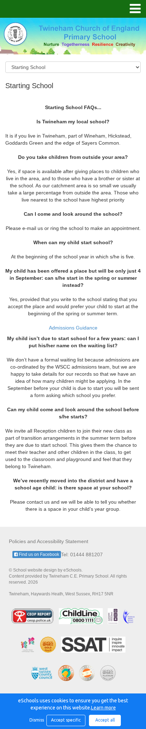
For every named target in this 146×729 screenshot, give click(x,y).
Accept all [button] (105, 720)
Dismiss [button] (36, 720)
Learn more (103, 708)
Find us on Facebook (38, 554)
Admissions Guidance (73, 328)
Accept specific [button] (66, 720)
